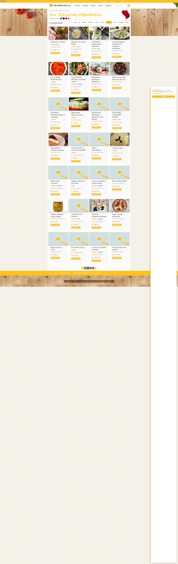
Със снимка (121, 22)
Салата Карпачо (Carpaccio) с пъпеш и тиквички (118, 45)
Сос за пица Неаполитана (56, 78)
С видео (126, 22)
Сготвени (115, 22)
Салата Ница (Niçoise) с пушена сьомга (78, 79)
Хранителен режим (104, 1)
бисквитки (164, 90)
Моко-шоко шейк (119, 181)
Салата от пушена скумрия (99, 248)
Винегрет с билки (58, 42)
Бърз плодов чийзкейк (117, 215)
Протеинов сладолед (55, 182)
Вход (128, 1)
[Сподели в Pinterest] (66, 18)
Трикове (93, 5)
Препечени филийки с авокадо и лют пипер (97, 115)
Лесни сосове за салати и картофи (78, 149)
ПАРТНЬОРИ (98, 273)
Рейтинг (97, 22)
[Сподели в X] (64, 18)
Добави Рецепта (113, 1)
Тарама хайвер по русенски (78, 182)
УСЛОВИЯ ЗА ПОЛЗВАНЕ (76, 273)
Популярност (90, 22)
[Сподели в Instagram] (69, 18)
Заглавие (84, 22)
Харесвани (102, 22)
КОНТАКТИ (92, 273)
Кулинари (108, 5)
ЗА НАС (50, 273)
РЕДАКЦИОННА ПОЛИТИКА (64, 273)
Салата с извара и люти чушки (99, 182)
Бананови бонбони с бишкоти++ (96, 79)
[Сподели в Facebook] (61, 18)
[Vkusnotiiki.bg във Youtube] (3, 1)
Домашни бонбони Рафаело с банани (58, 114)
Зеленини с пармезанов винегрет (96, 44)
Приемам (163, 96)
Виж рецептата (55, 53)
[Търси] (129, 6)
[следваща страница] (93, 268)
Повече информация (156, 93)
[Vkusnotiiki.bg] (5, 1)
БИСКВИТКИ (86, 273)
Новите (75, 22)
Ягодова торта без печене (119, 248)
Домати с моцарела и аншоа (99, 215)
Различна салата (77, 247)
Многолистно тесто (56, 248)
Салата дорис (117, 148)
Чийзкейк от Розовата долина (57, 149)
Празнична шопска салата (77, 113)
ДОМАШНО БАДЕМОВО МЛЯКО (116, 114)
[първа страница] (83, 268)
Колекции (85, 5)
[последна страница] (95, 268)
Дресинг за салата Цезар (78, 43)
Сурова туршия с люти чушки (57, 215)
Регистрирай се (122, 1)
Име (79, 22)
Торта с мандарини (96, 149)
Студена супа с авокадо (77, 215)
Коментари (109, 22)
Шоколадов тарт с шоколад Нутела (119, 78)
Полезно (100, 5)
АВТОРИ (55, 273)
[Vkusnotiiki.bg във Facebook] (1, 1)
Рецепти (77, 5)
